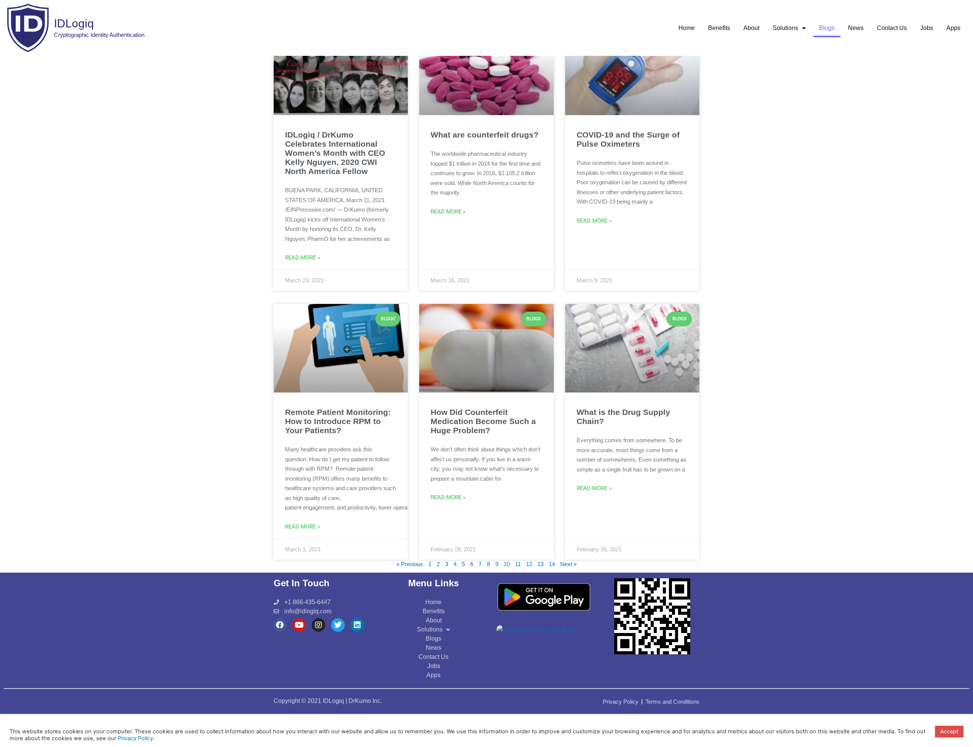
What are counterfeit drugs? (485, 134)
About (751, 28)
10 (507, 564)
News (856, 28)
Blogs (827, 28)
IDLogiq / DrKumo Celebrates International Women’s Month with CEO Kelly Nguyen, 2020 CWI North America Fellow (335, 153)
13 (540, 564)
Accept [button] (949, 731)
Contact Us (892, 28)
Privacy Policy (135, 738)
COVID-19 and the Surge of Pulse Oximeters (628, 139)
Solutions (785, 28)
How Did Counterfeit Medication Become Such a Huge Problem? (483, 421)
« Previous (409, 564)
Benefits (719, 28)
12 (529, 564)
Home (686, 28)
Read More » (302, 257)
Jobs (926, 28)
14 (552, 564)
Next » (568, 564)
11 (518, 564)
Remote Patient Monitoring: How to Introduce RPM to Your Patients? (338, 421)
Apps (953, 28)
